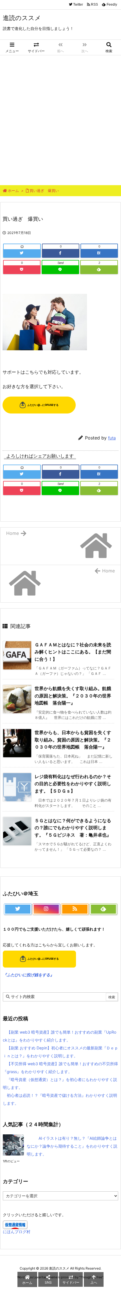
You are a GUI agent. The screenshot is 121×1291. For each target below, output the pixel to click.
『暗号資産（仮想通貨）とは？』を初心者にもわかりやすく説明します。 (60, 1083)
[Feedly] (99, 269)
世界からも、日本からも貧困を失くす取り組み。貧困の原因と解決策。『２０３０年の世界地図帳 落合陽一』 (73, 740)
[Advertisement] (60, 119)
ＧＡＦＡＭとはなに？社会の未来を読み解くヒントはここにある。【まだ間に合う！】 (73, 652)
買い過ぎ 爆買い (44, 190)
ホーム (13, 190)
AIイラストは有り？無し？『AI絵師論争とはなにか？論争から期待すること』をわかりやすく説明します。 (72, 1146)
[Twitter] (22, 253)
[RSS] (74, 909)
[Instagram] (46, 909)
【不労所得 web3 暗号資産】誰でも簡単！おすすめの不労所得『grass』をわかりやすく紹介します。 (60, 1067)
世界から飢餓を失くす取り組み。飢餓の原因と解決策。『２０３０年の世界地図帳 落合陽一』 (73, 696)
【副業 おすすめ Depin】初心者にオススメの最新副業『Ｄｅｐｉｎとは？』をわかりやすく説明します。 (60, 1051)
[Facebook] (60, 253)
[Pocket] (22, 269)
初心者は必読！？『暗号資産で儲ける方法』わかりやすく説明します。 (60, 1099)
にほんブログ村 (16, 1231)
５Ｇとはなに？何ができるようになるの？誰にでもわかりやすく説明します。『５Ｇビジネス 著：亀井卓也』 (73, 828)
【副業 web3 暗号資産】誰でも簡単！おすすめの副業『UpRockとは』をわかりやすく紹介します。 (59, 1036)
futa (112, 438)
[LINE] (60, 269)
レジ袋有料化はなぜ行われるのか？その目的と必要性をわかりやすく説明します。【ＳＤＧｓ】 (73, 784)
